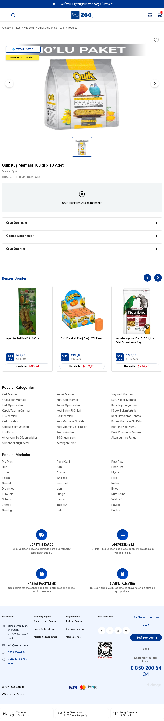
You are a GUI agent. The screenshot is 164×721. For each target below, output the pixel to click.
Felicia (6, 477)
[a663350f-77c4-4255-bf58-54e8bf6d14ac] (105, 650)
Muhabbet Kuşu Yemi (15, 443)
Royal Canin (64, 461)
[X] (110, 631)
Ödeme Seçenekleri (20, 236)
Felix (114, 477)
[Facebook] (102, 631)
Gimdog (7, 510)
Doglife (115, 510)
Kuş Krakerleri (65, 432)
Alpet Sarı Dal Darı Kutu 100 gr (22, 338)
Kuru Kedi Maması (68, 399)
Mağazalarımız (73, 637)
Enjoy (114, 488)
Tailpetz (62, 504)
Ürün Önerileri (16, 249)
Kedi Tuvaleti (10, 421)
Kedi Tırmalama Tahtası (126, 416)
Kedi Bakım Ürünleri (69, 410)
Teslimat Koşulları (74, 621)
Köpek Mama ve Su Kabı (126, 421)
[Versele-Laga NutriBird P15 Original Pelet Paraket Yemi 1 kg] (137, 311)
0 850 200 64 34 (146, 671)
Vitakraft (117, 499)
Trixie (5, 472)
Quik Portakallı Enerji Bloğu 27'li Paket (81, 338)
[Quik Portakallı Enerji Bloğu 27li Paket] (82, 311)
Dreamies (8, 488)
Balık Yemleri (65, 416)
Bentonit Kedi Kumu (123, 426)
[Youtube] (126, 631)
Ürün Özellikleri (17, 223)
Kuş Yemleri (9, 416)
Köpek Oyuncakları (68, 405)
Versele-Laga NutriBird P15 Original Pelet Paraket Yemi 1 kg (135, 340)
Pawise (116, 504)
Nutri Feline (118, 494)
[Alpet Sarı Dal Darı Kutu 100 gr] (27, 311)
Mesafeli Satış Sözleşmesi (46, 637)
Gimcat (6, 483)
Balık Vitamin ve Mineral (126, 432)
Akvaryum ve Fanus (123, 437)
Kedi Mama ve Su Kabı (70, 421)
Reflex (115, 483)
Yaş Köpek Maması (14, 399)
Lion (59, 488)
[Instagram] (118, 631)
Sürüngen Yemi (66, 437)
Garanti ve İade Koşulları (45, 621)
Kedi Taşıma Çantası (124, 405)
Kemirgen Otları (66, 443)
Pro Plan (7, 461)
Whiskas (62, 477)
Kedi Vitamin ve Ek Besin (72, 426)
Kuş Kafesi (8, 432)
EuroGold (7, 494)
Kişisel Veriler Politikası (45, 629)
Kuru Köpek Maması (123, 399)
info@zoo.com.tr (146, 637)
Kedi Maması (10, 394)
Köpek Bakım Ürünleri (124, 410)
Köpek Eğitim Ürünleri (15, 426)
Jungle (61, 494)
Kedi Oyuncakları (12, 405)
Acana (61, 472)
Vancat (61, 499)
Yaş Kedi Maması (122, 394)
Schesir (6, 499)
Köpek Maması (66, 394)
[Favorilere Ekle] (156, 40)
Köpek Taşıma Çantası (16, 410)
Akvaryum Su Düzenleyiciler (19, 437)
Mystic (115, 472)
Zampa (6, 504)
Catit (60, 510)
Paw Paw (117, 461)
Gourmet (62, 483)
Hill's (4, 467)
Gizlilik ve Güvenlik (75, 629)
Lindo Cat (117, 467)
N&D (59, 467)
